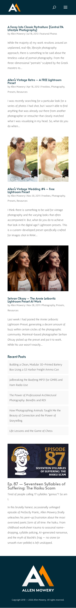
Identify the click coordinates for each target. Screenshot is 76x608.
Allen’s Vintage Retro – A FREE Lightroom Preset (34, 81)
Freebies (45, 86)
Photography (57, 86)
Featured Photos (48, 33)
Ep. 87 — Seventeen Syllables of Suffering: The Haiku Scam (36, 486)
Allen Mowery (18, 33)
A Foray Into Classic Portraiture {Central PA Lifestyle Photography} (35, 28)
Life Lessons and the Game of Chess (31, 430)
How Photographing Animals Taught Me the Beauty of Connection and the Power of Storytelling (35, 415)
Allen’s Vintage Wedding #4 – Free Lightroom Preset (31, 190)
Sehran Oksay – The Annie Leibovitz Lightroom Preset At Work (32, 299)
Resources (22, 91)
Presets (11, 91)
